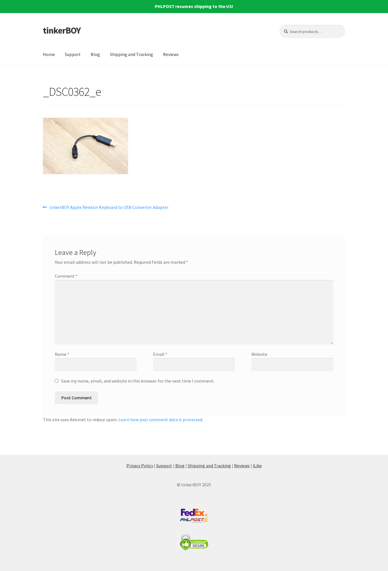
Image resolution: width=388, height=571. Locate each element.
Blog (95, 54)
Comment (66, 276)
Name (62, 354)
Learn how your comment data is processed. (160, 419)
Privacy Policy (139, 465)
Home (49, 54)
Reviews (171, 54)
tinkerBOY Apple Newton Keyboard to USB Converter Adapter (108, 207)
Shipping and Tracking (131, 54)
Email (160, 354)
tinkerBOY (62, 30)
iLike (257, 465)
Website (259, 354)
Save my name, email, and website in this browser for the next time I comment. (137, 381)
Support (73, 54)
